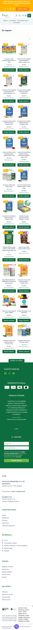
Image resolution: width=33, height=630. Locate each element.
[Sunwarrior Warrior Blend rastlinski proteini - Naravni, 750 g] (9, 206)
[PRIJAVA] (16, 15)
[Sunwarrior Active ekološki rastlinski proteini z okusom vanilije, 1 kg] (24, 49)
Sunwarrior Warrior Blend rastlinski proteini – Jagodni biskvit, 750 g (9, 154)
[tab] (15, 428)
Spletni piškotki (26, 626)
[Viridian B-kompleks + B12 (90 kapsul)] (24, 301)
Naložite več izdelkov (16, 360)
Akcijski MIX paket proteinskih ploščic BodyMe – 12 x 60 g (24, 217)
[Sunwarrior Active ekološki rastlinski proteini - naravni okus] (24, 80)
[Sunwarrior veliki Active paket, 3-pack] (9, 175)
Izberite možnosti (9, 70)
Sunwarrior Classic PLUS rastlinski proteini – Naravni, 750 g (9, 342)
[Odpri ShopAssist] (16, 626)
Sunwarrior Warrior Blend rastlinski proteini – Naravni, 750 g (9, 217)
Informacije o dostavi (10, 543)
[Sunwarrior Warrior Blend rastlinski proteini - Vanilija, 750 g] (9, 111)
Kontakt (6, 551)
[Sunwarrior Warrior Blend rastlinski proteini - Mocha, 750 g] (24, 175)
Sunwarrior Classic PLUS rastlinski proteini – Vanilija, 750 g (24, 281)
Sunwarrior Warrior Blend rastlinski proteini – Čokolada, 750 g (24, 122)
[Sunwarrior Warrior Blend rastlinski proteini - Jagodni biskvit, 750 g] (9, 142)
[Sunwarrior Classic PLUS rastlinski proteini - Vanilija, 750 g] (24, 270)
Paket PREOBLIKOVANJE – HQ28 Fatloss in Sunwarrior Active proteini (9, 281)
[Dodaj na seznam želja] (13, 44)
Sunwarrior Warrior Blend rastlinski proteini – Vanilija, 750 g (9, 122)
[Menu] (29, 15)
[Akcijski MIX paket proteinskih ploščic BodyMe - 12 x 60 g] (24, 206)
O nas (6, 540)
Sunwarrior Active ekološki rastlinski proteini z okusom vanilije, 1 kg (24, 60)
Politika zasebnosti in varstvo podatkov (16, 545)
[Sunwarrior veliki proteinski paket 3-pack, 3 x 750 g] (9, 49)
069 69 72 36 (11, 499)
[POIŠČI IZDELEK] (20, 15)
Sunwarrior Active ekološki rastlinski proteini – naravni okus (24, 91)
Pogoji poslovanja (6, 628)
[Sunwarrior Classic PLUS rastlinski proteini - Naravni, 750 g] (9, 331)
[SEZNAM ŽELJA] (23, 15)
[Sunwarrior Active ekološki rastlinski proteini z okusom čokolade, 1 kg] (9, 80)
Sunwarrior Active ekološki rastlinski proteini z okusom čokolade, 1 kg (9, 91)
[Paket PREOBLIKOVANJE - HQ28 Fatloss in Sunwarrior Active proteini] (9, 270)
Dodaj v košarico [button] (24, 70)
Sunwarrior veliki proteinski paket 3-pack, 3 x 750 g (9, 60)
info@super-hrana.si (13, 501)
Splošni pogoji (8, 548)
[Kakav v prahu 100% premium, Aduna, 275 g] (24, 237)
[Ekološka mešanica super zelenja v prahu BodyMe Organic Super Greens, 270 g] (9, 237)
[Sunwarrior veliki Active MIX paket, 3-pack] (24, 331)
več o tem (18, 456)
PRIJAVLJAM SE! (16, 460)
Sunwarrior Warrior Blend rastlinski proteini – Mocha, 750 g (24, 186)
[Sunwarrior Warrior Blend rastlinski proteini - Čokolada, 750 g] (24, 111)
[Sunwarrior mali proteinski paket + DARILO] (9, 301)
